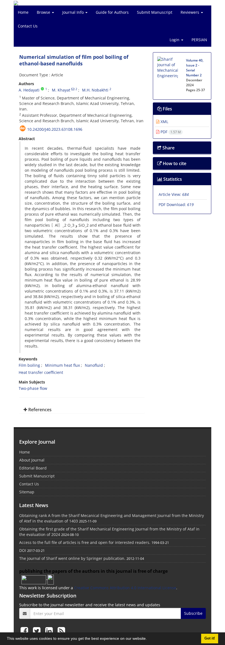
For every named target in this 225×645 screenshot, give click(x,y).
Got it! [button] (209, 638)
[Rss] (61, 630)
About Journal (31, 460)
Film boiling (29, 365)
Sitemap (26, 491)
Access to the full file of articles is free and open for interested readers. (84, 542)
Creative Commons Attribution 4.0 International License (125, 587)
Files (167, 109)
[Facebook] (25, 630)
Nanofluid (94, 365)
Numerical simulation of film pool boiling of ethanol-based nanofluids (73, 60)
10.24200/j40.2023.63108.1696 (54, 129)
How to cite (174, 163)
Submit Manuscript (154, 12)
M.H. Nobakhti (95, 90)
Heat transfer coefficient (41, 372)
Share (168, 148)
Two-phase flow (33, 388)
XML (163, 121)
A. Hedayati (29, 90)
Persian (199, 39)
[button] (149, 639)
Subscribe (193, 613)
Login (175, 39)
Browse (44, 12)
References (39, 410)
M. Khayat (61, 90)
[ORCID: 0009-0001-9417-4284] (42, 89)
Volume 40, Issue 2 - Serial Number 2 (194, 67)
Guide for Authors (112, 12)
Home (23, 12)
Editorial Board (33, 468)
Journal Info (73, 12)
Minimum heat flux (62, 365)
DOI (22, 550)
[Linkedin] (50, 630)
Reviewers (190, 12)
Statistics (172, 179)
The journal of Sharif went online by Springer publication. (72, 558)
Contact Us (28, 26)
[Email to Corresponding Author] (72, 89)
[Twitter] (38, 630)
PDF (170, 131)
